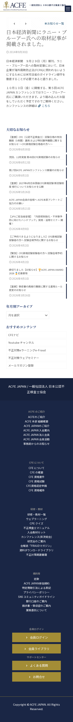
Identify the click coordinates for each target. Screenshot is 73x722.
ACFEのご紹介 (36, 417)
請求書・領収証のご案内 (36, 606)
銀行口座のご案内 (36, 601)
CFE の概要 (36, 472)
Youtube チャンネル (21, 342)
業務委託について (36, 610)
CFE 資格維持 (37, 490)
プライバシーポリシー (36, 592)
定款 (36, 579)
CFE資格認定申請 (36, 486)
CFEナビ (13, 335)
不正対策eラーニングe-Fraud (27, 350)
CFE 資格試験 (37, 481)
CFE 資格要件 (37, 477)
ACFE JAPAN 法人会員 (36, 435)
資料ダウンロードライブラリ (36, 550)
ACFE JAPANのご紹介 (36, 426)
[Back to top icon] (65, 714)
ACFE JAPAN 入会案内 (36, 430)
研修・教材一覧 (36, 514)
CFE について (37, 468)
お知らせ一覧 (55, 23)
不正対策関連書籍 (36, 554)
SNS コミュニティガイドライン (36, 597)
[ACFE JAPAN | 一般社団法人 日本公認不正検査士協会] (35, 5)
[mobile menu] (68, 9)
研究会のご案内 (36, 541)
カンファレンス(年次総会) (36, 537)
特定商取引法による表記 (36, 588)
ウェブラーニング (36, 519)
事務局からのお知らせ (36, 444)
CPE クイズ (36, 523)
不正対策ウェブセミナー (23, 358)
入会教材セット (36, 532)
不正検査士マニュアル (36, 528)
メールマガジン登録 (21, 365)
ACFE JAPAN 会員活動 (36, 439)
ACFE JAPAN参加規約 (36, 583)
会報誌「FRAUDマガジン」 (36, 546)
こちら (46, 106)
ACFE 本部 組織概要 (36, 421)
